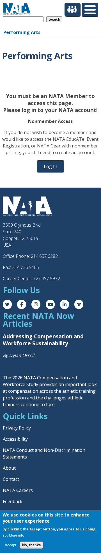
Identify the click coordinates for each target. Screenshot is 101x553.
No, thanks (31, 545)
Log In (50, 166)
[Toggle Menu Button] (90, 10)
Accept (10, 545)
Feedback (12, 501)
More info (16, 535)
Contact (11, 479)
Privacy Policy (17, 428)
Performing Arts (21, 32)
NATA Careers (18, 490)
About (9, 468)
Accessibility (15, 439)
